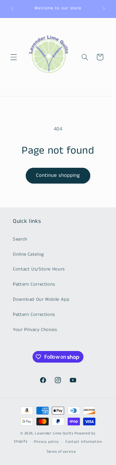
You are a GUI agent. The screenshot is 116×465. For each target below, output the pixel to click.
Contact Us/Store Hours (39, 269)
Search (20, 239)
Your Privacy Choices (35, 330)
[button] (13, 57)
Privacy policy (46, 441)
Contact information (83, 441)
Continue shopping (58, 175)
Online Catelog (28, 254)
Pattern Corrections (34, 284)
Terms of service (61, 451)
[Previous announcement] (12, 9)
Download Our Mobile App (41, 299)
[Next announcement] (104, 9)
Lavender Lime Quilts (54, 433)
